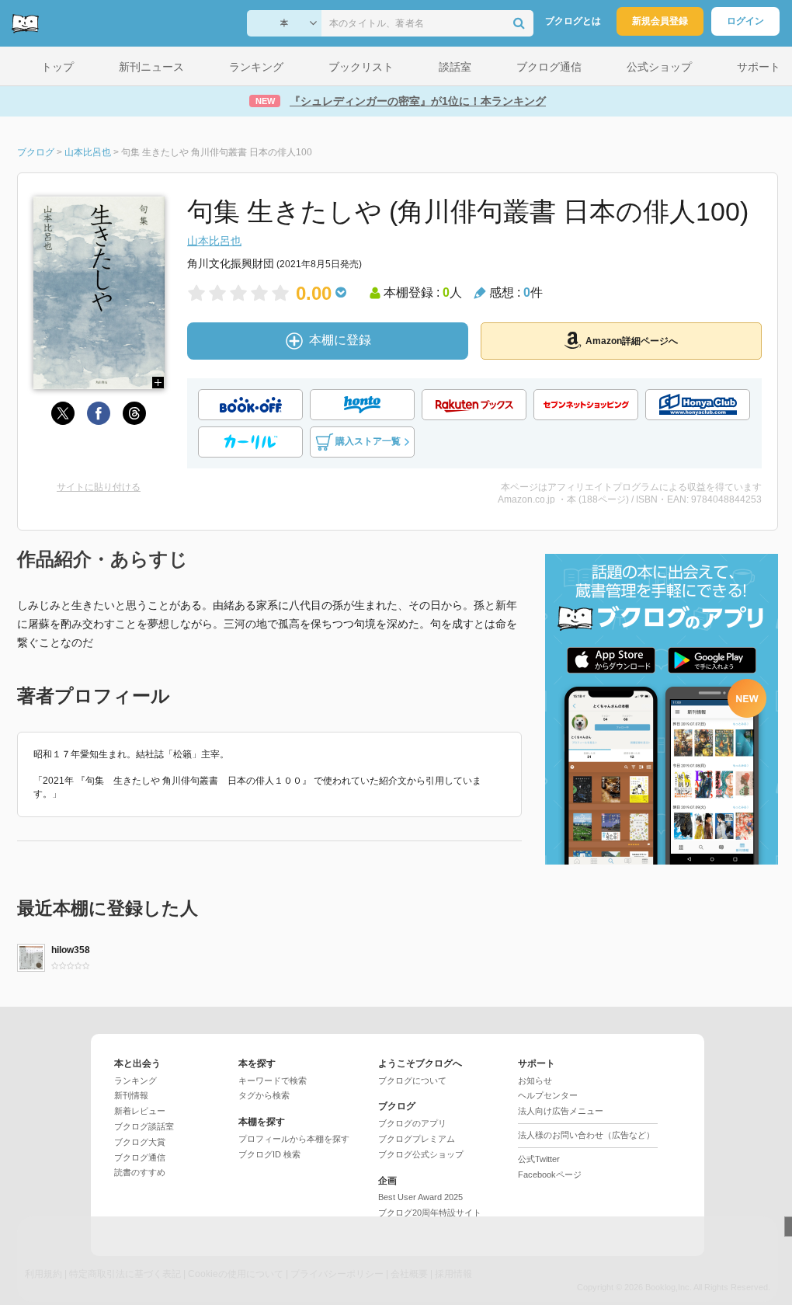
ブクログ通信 (139, 1157)
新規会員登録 (660, 21)
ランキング (135, 1080)
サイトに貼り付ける (99, 487)
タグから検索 (264, 1095)
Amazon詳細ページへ (631, 341)
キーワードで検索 (272, 1080)
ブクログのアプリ (412, 1123)
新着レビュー (139, 1110)
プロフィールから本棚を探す (293, 1138)
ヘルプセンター (548, 1095)
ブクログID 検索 (269, 1154)
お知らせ (535, 1080)
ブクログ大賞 (139, 1142)
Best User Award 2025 (420, 1197)
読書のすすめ (139, 1172)
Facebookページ (550, 1174)
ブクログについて (412, 1080)
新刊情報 (131, 1095)
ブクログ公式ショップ (421, 1154)
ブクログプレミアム (416, 1138)
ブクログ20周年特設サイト (429, 1212)
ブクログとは (573, 21)
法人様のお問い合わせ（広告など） (586, 1135)
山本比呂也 (214, 241)
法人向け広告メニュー (560, 1110)
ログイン (745, 21)
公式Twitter (539, 1159)
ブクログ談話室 (144, 1126)
